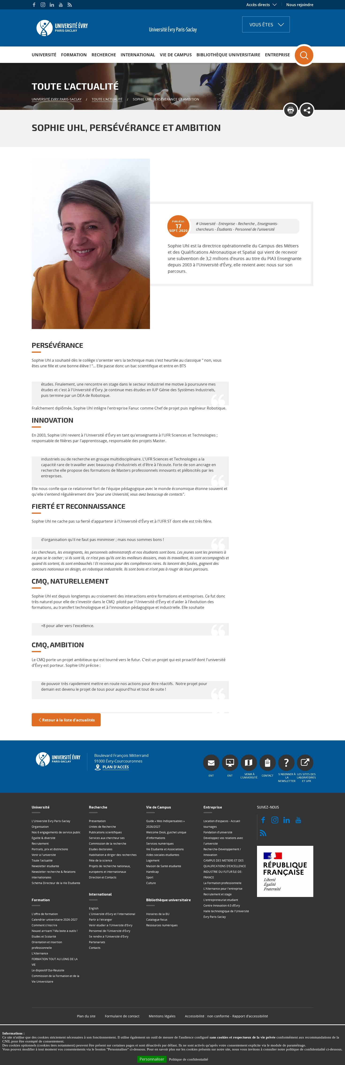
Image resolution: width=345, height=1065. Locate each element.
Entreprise (277, 54)
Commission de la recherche (107, 844)
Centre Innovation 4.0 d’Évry (221, 906)
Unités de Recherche (102, 827)
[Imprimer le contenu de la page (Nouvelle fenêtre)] (290, 110)
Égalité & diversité (43, 838)
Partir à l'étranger (100, 920)
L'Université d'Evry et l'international (112, 914)
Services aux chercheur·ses (107, 838)
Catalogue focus (156, 920)
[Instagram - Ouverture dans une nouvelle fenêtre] (43, 4)
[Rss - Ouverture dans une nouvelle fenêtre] (69, 4)
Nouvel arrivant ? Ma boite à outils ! (54, 931)
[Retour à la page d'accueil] (62, 26)
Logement (152, 860)
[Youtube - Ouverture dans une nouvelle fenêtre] (60, 4)
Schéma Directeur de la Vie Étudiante (56, 883)
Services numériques (160, 844)
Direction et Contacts (102, 877)
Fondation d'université (217, 832)
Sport (149, 877)
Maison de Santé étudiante (163, 866)
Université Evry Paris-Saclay (56, 99)
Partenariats (97, 942)
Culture (151, 883)
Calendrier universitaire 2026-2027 (54, 920)
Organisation (40, 827)
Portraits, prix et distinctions (50, 849)
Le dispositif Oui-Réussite (48, 970)
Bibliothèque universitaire (228, 54)
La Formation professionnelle (222, 883)
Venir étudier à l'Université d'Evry (110, 925)
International (138, 54)
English (93, 908)
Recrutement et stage (217, 894)
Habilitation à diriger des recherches (113, 855)
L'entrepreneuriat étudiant (220, 900)
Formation (74, 54)
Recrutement (40, 844)
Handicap (152, 872)
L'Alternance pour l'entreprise (222, 889)
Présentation (97, 821)
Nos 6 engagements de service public (56, 832)
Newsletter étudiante (45, 866)
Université (44, 54)
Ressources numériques (162, 925)
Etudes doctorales (100, 849)
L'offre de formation (45, 914)
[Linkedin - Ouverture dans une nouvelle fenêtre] (52, 4)
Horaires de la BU (157, 914)
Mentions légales (162, 1016)
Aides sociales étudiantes (162, 855)
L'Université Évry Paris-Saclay (51, 821)
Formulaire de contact (122, 1016)
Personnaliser (152, 1059)
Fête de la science (100, 860)
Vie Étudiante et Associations (165, 849)
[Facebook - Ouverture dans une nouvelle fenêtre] (34, 4)
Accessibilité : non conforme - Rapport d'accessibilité (226, 1016)
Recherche (104, 54)
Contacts (94, 948)
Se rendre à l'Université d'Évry (108, 937)
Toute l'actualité (107, 99)
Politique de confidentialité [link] (188, 1059)
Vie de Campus (176, 54)
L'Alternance (40, 953)
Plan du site (86, 1016)
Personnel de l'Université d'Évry (109, 931)
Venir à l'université (44, 855)
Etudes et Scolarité (44, 937)
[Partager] (306, 110)
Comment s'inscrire (44, 925)
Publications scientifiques (105, 832)
